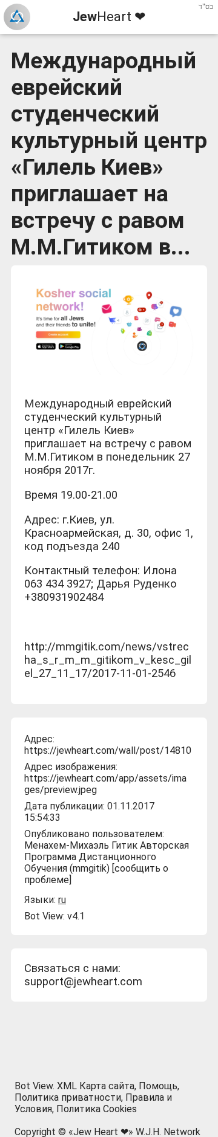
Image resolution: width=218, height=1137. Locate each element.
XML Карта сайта (95, 1086)
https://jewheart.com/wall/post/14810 (107, 750)
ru (62, 899)
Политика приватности (68, 1097)
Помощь (158, 1086)
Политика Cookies (96, 1109)
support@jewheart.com (83, 981)
